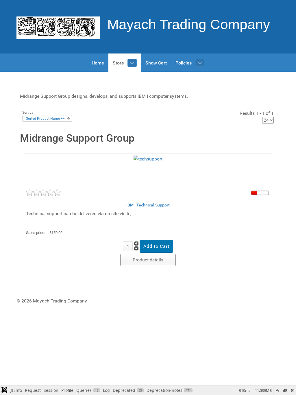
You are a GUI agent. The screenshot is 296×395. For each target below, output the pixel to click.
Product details (148, 260)
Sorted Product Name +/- (45, 119)
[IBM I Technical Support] (148, 169)
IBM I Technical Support (148, 205)
